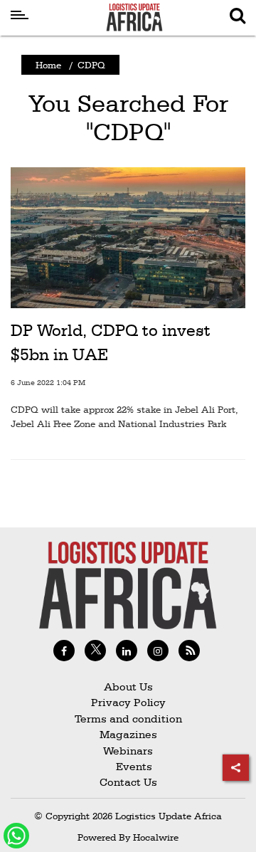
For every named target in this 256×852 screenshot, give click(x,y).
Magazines (128, 734)
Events (128, 766)
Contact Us (128, 782)
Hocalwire (155, 837)
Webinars (128, 750)
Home (48, 64)
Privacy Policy (128, 702)
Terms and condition (128, 718)
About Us (128, 686)
